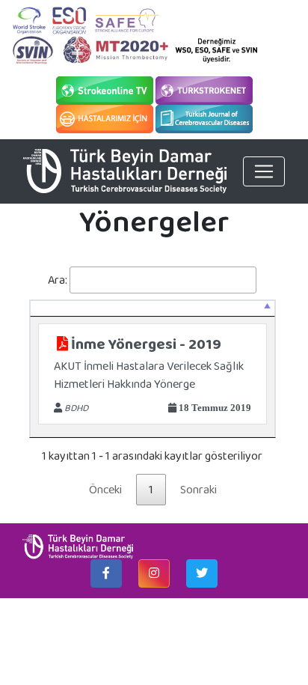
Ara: (57, 279)
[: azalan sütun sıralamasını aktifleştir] (152, 308)
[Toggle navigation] (264, 171)
